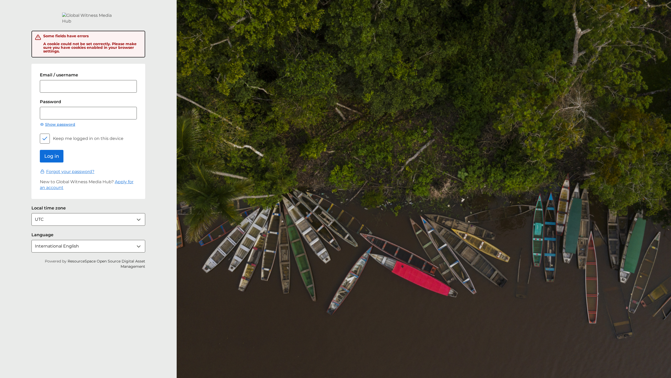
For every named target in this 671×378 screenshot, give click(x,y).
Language (42, 234)
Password (50, 101)
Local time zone (48, 208)
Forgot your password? (70, 171)
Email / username (59, 74)
